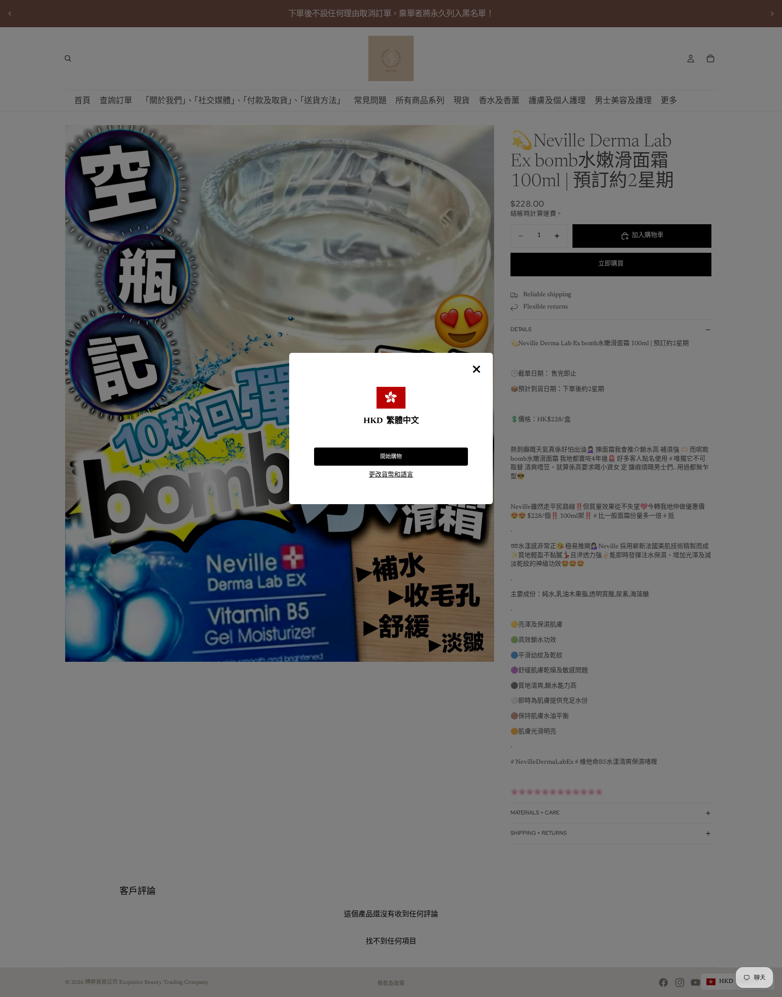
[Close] (476, 369)
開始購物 (391, 456)
